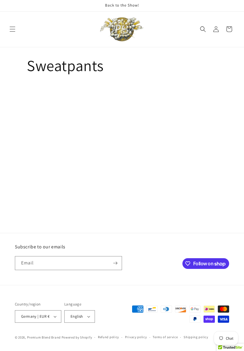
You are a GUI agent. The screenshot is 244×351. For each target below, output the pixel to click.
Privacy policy (136, 337)
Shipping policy (196, 337)
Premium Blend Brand (44, 337)
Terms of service (165, 337)
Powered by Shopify (77, 337)
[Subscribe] (115, 263)
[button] (12, 29)
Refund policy (108, 337)
